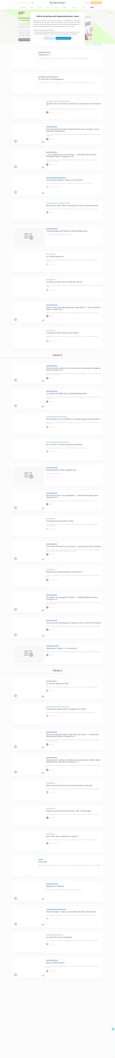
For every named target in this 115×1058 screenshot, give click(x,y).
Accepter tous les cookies (63, 38)
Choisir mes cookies (49, 38)
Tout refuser (57, 41)
